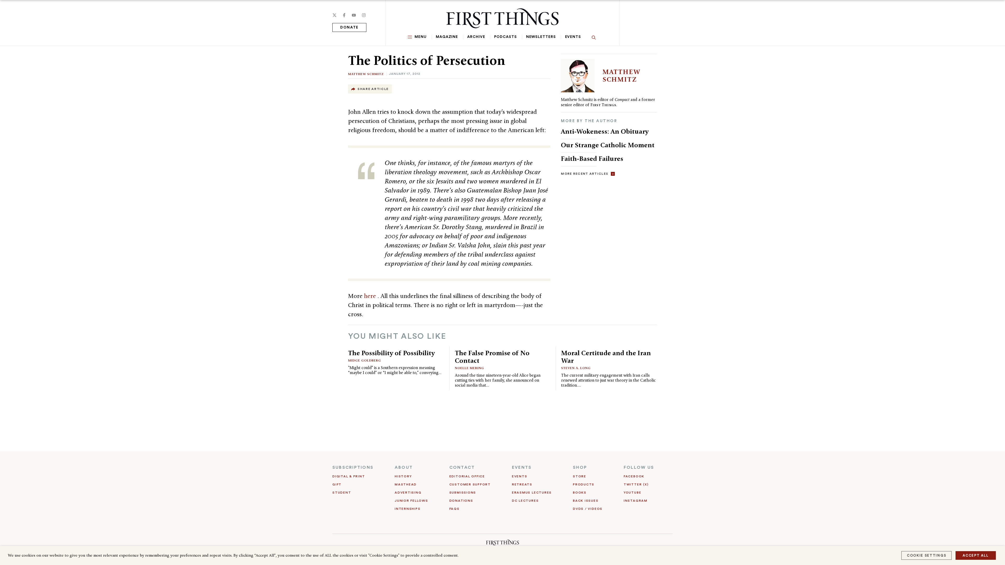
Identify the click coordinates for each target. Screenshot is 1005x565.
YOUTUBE (632, 492)
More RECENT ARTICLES (584, 173)
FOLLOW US (639, 467)
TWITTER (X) (636, 484)
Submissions (462, 492)
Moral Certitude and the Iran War (606, 357)
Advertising (408, 492)
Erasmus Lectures (532, 492)
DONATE (349, 27)
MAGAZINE (447, 37)
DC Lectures (525, 500)
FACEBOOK (634, 476)
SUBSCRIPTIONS (352, 467)
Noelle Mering (469, 368)
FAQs (454, 508)
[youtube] (354, 15)
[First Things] (502, 18)
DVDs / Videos (587, 508)
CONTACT (462, 467)
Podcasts (505, 37)
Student (341, 492)
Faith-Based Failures (592, 158)
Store (579, 476)
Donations (461, 500)
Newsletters (541, 37)
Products (583, 484)
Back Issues (585, 500)
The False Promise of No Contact (492, 357)
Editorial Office (467, 476)
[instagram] (364, 15)
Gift (337, 484)
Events (573, 37)
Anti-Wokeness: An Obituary (605, 131)
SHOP (580, 467)
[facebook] (344, 15)
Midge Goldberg (364, 360)
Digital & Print (348, 476)
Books (580, 492)
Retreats (522, 484)
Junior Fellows (411, 500)
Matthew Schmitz (366, 74)
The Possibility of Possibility (391, 353)
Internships (407, 508)
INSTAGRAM (635, 500)
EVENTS (522, 467)
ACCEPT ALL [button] (976, 555)
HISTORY (403, 476)
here (370, 296)
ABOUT (404, 467)
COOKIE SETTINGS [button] (926, 555)
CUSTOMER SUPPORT (470, 484)
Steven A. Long (576, 368)
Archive (476, 37)
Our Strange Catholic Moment (608, 145)
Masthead (406, 484)
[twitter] (334, 15)
